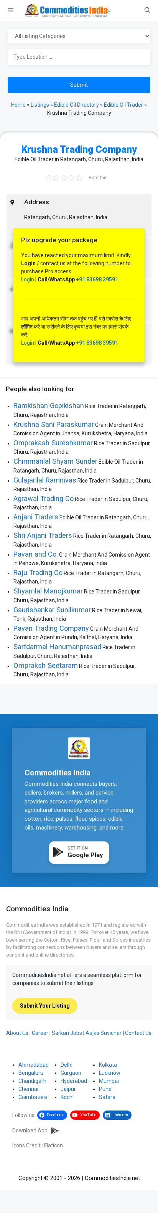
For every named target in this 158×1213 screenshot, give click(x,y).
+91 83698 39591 (97, 279)
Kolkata (108, 1065)
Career (40, 1033)
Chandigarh (32, 1081)
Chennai (28, 1089)
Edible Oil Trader (123, 105)
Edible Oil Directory (76, 105)
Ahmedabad (33, 1065)
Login (27, 279)
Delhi (66, 1065)
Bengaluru (30, 1073)
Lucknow (109, 1073)
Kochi (67, 1097)
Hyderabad (74, 1081)
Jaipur (68, 1089)
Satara (107, 1097)
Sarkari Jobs (67, 1033)
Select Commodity (79, 36)
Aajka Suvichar (104, 1033)
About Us (17, 1033)
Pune (105, 1089)
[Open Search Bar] (147, 10)
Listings (40, 105)
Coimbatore (32, 1097)
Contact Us (138, 1033)
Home (18, 105)
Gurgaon (71, 1073)
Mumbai (109, 1081)
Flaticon (53, 1145)
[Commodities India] (68, 10)
